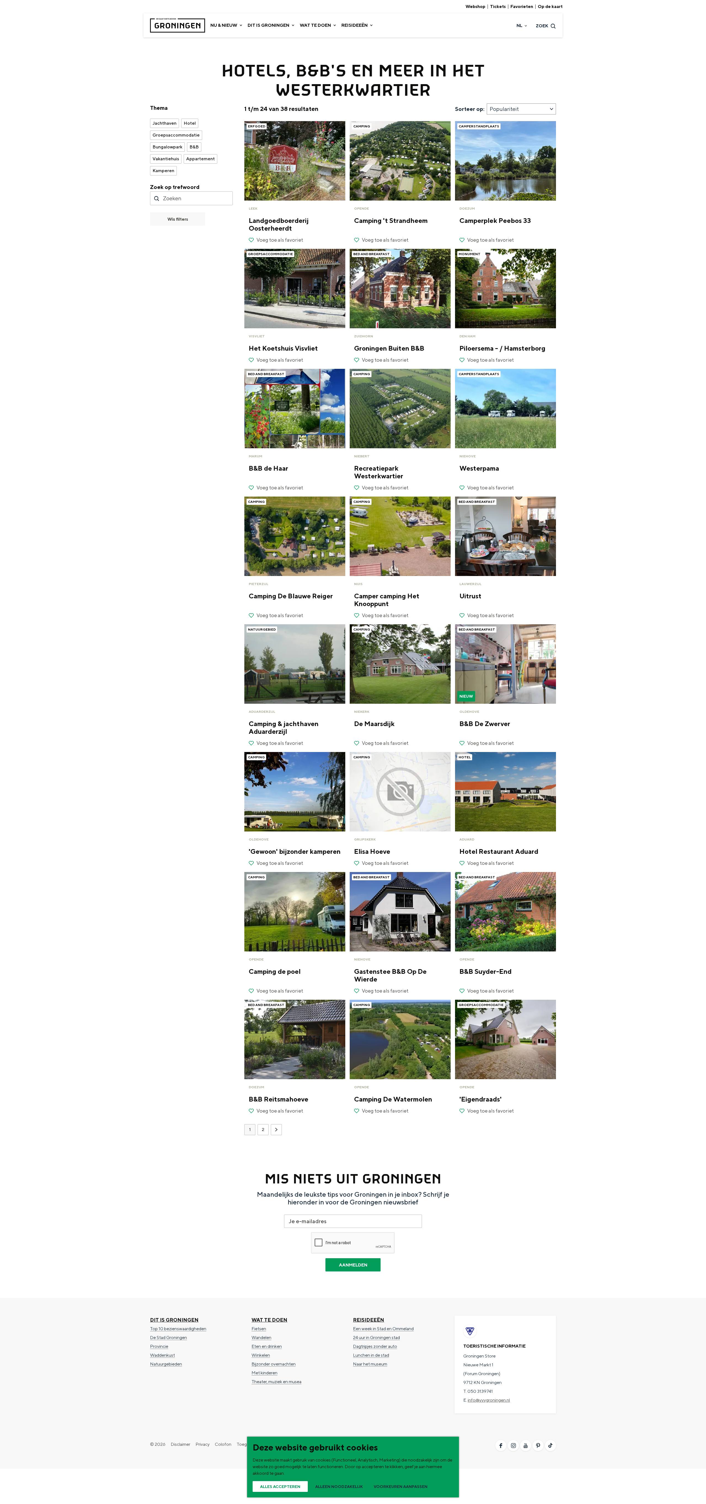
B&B (194, 147)
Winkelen (261, 1355)
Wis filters (177, 219)
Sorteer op (470, 109)
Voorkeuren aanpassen (400, 1486)
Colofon (223, 1444)
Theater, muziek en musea (276, 1381)
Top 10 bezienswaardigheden (178, 1328)
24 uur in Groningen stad (376, 1337)
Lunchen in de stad (371, 1355)
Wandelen (261, 1337)
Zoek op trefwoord (175, 187)
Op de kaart (550, 6)
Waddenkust (162, 1355)
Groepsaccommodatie (176, 135)
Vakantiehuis (166, 158)
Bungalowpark (167, 147)
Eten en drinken (267, 1346)
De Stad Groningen (168, 1337)
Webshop (475, 6)
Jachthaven (164, 123)
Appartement (200, 158)
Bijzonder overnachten (274, 1364)
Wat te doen (269, 1320)
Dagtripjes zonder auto (375, 1346)
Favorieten (521, 6)
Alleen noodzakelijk (339, 1486)
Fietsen (259, 1328)
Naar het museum (370, 1364)
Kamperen (163, 170)
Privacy (203, 1444)
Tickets (498, 6)
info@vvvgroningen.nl (489, 1400)
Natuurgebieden (166, 1364)
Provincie (159, 1346)
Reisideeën (368, 1320)
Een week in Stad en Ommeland (383, 1328)
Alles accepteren (280, 1486)
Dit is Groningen (174, 1320)
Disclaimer (180, 1444)
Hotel (190, 123)
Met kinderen (264, 1372)
